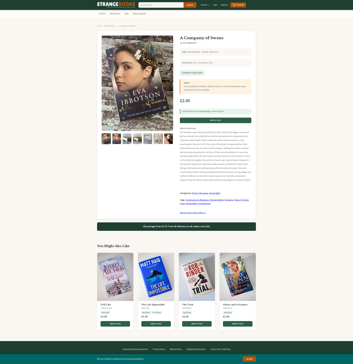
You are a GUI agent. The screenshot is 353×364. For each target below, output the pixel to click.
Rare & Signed (139, 13)
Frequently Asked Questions (135, 349)
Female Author (217, 200)
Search (190, 5)
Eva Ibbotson (110, 26)
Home (99, 26)
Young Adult (214, 193)
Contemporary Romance (197, 200)
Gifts (127, 13)
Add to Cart (215, 120)
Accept (249, 359)
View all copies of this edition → (193, 212)
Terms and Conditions (220, 349)
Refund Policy (176, 349)
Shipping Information (196, 349)
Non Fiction (115, 13)
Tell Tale (106, 304)
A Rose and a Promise (235, 304)
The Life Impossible (153, 304)
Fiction (102, 13)
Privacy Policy (159, 349)
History (238, 200)
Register (224, 4)
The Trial (187, 304)
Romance (203, 193)
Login (215, 4)
